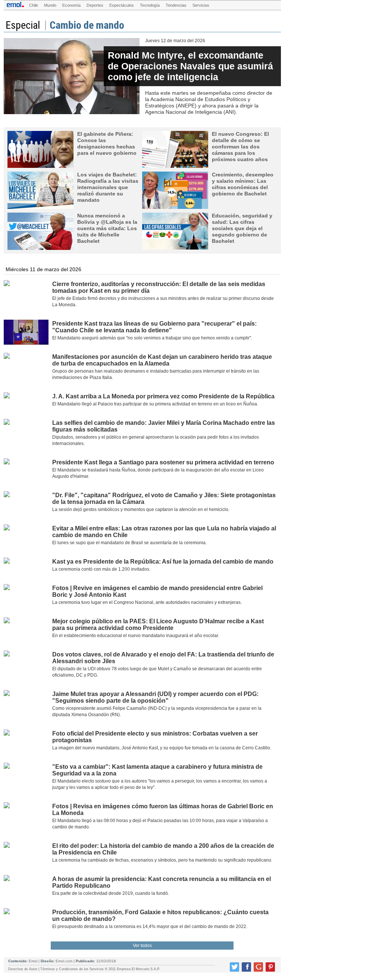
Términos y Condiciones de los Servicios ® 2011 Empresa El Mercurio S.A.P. (100, 969)
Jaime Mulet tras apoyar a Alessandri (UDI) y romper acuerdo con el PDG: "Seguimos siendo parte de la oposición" (155, 697)
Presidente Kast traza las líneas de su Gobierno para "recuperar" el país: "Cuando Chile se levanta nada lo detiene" (154, 326)
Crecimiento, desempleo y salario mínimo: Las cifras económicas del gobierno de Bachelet (242, 184)
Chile (33, 5)
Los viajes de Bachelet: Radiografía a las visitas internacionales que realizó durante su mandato (107, 187)
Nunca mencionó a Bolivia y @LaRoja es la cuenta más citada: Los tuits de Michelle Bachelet (107, 228)
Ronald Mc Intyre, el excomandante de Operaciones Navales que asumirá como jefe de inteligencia (190, 66)
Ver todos (142, 945)
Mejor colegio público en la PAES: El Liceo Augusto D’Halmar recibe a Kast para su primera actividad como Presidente (158, 624)
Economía (71, 5)
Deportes (95, 5)
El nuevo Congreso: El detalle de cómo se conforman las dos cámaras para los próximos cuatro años (240, 146)
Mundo (50, 5)
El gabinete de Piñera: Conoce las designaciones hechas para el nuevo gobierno (107, 143)
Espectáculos (121, 5)
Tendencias (176, 5)
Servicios (200, 5)
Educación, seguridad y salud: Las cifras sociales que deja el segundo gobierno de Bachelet (242, 228)
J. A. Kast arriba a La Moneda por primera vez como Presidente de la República (163, 396)
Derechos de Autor (22, 969)
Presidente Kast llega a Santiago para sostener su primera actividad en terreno (163, 462)
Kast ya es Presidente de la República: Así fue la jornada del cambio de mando (162, 561)
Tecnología (150, 5)
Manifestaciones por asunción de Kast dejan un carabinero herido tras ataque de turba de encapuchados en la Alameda (162, 360)
